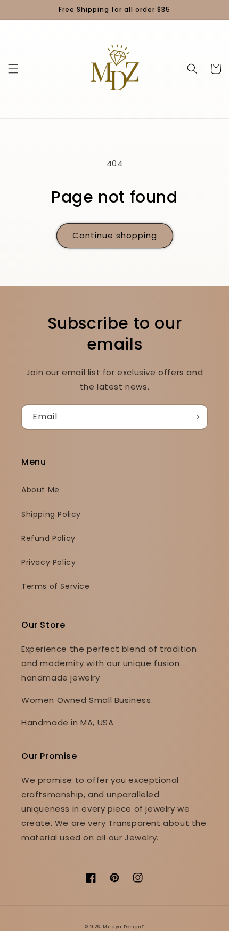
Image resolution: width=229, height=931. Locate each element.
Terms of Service (55, 586)
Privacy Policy (48, 562)
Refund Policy (48, 538)
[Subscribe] (195, 417)
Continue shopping (114, 235)
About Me (40, 489)
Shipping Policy (51, 514)
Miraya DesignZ (123, 927)
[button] (13, 68)
